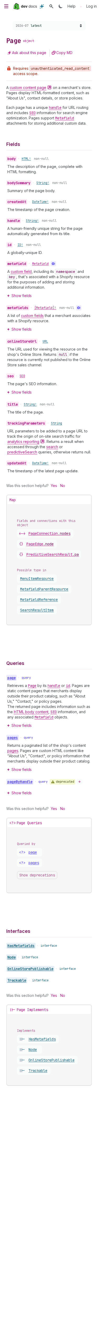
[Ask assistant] (41, 6)
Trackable (16, 980)
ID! (20, 245)
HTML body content (31, 712)
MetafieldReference (39, 599)
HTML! (26, 159)
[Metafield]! (45, 308)
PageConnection (49, 533)
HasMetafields (21, 945)
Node (11, 957)
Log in (91, 6)
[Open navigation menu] (6, 6)
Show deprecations (37, 875)
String (56, 423)
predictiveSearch (22, 452)
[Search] (51, 6)
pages (12, 750)
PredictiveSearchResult (55, 554)
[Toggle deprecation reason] (79, 781)
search (52, 447)
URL (45, 341)
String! (42, 183)
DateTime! (40, 202)
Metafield (40, 264)
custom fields (32, 315)
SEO (22, 376)
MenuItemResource (37, 578)
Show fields (22, 295)
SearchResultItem (37, 610)
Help (71, 6)
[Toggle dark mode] (60, 6)
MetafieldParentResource (44, 589)
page (33, 852)
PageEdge (40, 544)
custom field (21, 271)
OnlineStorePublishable (30, 968)
